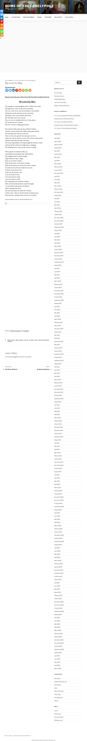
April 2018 (57, 316)
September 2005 (59, 649)
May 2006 (57, 624)
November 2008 (59, 535)
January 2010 (58, 494)
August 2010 (57, 471)
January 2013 (58, 386)
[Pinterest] (16, 90)
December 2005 (58, 640)
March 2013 (57, 379)
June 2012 (57, 408)
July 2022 (56, 176)
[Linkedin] (13, 90)
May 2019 (57, 275)
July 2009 (57, 513)
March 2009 (57, 525)
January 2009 (58, 532)
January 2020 (58, 249)
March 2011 (57, 452)
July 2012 (56, 405)
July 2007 (57, 582)
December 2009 (58, 497)
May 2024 (57, 151)
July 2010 (57, 474)
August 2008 (58, 544)
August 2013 (57, 363)
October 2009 (58, 503)
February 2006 (58, 633)
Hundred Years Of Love (60, 681)
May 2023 (57, 157)
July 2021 (56, 198)
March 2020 (57, 246)
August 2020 (58, 230)
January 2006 (58, 636)
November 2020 (58, 221)
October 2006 (58, 608)
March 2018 (57, 319)
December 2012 (58, 389)
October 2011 (58, 433)
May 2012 (57, 411)
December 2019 (58, 252)
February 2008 (58, 563)
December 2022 (58, 173)
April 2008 (57, 557)
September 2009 (59, 506)
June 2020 (57, 236)
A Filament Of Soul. (69, 118)
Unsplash (26, 331)
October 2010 (58, 468)
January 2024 (58, 154)
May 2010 (57, 481)
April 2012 (57, 414)
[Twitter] (10, 90)
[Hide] (0, 38)
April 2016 (57, 338)
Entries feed (57, 714)
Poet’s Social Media (28, 17)
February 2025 (58, 144)
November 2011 (58, 430)
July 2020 (57, 233)
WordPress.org (58, 720)
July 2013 (56, 367)
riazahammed (30, 80)
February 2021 (58, 211)
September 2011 (58, 436)
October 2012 (58, 395)
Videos (9, 341)
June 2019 (57, 271)
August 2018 (57, 303)
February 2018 (58, 322)
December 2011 (58, 427)
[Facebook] (6, 90)
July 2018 (56, 306)
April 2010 (57, 484)
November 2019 (58, 255)
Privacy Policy (69, 17)
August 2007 (58, 579)
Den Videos (11, 340)
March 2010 (57, 487)
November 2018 (58, 294)
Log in (56, 710)
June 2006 (57, 621)
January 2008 (58, 567)
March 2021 (57, 208)
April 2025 (57, 138)
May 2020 (57, 240)
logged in (16, 357)
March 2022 (57, 186)
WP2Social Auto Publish (37, 740)
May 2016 (57, 335)
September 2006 (59, 611)
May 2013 (57, 373)
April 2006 (57, 627)
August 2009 (58, 509)
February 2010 (58, 490)
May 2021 (57, 205)
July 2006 (57, 617)
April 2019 (57, 278)
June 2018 (57, 309)
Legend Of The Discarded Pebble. (71, 115)
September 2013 (59, 360)
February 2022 (58, 189)
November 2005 (59, 643)
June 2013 (57, 370)
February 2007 (58, 595)
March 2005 (57, 668)
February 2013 (58, 382)
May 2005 (57, 662)
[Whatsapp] (26, 90)
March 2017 (57, 325)
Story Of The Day (59, 691)
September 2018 (59, 300)
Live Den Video (16, 17)
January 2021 (58, 214)
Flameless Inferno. (59, 96)
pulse (26, 340)
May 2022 (57, 182)
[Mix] (23, 90)
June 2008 (57, 551)
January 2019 (58, 287)
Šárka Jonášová (16, 331)
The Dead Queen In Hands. (71, 125)
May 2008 (57, 554)
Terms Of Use (58, 17)
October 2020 (58, 224)
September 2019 (59, 262)
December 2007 (58, 570)
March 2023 (57, 163)
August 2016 (57, 332)
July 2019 (56, 268)
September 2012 (58, 398)
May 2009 (57, 519)
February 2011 (58, 455)
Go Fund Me (48, 17)
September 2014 (59, 354)
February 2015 (58, 348)
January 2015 (58, 351)
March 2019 (57, 281)
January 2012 (58, 424)
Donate (39, 17)
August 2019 (57, 265)
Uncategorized (43, 340)
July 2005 (57, 656)
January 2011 (58, 459)
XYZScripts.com (51, 740)
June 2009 (57, 516)
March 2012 (57, 417)
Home (6, 17)
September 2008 (59, 541)
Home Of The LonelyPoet (29, 6)
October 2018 (58, 297)
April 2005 (57, 665)
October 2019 (58, 259)
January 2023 (58, 170)
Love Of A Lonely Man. (60, 102)
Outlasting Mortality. (59, 99)
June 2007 (57, 586)
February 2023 (58, 167)
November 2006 (59, 605)
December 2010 (58, 462)
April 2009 (57, 522)
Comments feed (58, 717)
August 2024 (57, 148)
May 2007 (57, 589)
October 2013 (58, 357)
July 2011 (56, 443)
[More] (29, 90)
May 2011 (57, 446)
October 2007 (58, 576)
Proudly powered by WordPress (22, 735)
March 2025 (57, 141)
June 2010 (57, 478)
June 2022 (57, 179)
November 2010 (58, 465)
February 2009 (58, 528)
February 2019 (58, 284)
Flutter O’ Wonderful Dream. (61, 105)
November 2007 (58, 573)
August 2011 (57, 440)
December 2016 (58, 328)
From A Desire (58, 93)
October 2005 (58, 646)
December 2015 (58, 341)
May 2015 (57, 344)
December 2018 (58, 290)
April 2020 (57, 243)
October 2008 (58, 538)
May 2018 (57, 313)
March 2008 (57, 560)
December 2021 (58, 192)
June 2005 (57, 659)
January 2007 (58, 598)
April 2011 (57, 449)
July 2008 (57, 548)
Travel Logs (33, 340)
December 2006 (58, 602)
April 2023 (57, 160)
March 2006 (57, 630)
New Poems (19, 340)
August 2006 (58, 614)
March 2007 (57, 592)
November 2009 (59, 500)
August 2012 (57, 401)
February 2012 (58, 421)
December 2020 (58, 217)
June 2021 (57, 202)
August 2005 (58, 652)
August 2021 (57, 195)
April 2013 (57, 376)
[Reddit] (20, 90)
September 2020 (59, 227)
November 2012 (58, 392)
